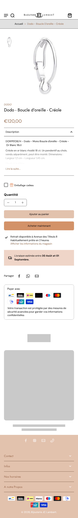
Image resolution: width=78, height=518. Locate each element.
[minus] (8, 202)
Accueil (19, 23)
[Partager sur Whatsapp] (28, 276)
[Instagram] (34, 440)
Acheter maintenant (39, 225)
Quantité (11, 195)
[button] (39, 214)
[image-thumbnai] (9, 42)
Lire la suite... (13, 168)
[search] (12, 15)
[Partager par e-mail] (36, 276)
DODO (8, 104)
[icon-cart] (69, 15)
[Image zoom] (45, 66)
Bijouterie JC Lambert (43, 512)
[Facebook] (25, 440)
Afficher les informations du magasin (31, 243)
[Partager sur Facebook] (19, 276)
